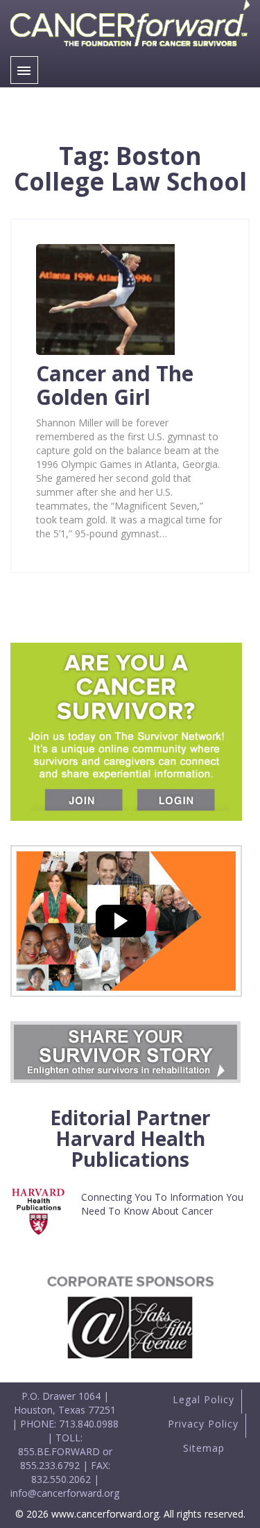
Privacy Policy (203, 1423)
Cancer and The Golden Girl (114, 385)
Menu (24, 70)
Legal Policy (203, 1399)
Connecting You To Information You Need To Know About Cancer (162, 1203)
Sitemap (204, 1448)
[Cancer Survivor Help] (130, 48)
